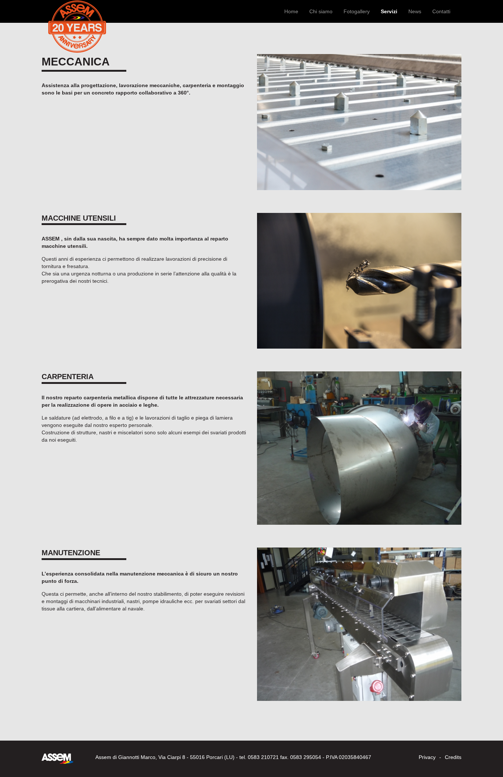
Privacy (427, 757)
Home (291, 11)
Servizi (389, 11)
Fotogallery (357, 11)
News (414, 11)
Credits (453, 757)
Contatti (441, 11)
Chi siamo (321, 11)
